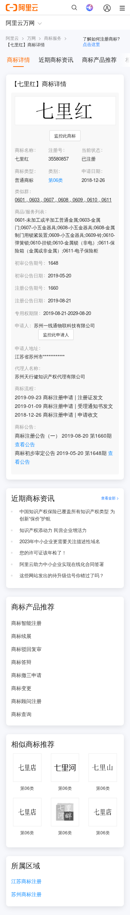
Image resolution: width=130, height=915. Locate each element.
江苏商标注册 (26, 881)
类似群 (22, 191)
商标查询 (21, 714)
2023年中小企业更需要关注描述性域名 (60, 541)
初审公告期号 (29, 262)
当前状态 (91, 149)
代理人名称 (26, 368)
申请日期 (91, 170)
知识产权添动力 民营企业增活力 (53, 530)
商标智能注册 (26, 622)
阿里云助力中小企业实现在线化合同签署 (62, 564)
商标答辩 (21, 661)
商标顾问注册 (26, 701)
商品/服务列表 (29, 211)
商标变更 (21, 687)
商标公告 (24, 427)
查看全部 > (110, 497)
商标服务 (52, 38)
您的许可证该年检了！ (43, 552)
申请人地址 (26, 348)
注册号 (55, 149)
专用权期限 (26, 313)
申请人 (22, 325)
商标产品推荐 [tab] (99, 59)
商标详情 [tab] (18, 59)
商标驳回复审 (26, 648)
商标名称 (24, 149)
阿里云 (12, 38)
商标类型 (24, 170)
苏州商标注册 (26, 894)
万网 (31, 38)
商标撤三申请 (26, 674)
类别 (53, 170)
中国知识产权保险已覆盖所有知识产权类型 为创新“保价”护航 (67, 515)
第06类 (55, 179)
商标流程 (24, 388)
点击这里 (91, 44)
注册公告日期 (29, 300)
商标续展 (21, 635)
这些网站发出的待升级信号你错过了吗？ (62, 575)
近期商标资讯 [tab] (56, 59)
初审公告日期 (29, 275)
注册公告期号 (29, 287)
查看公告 (25, 444)
